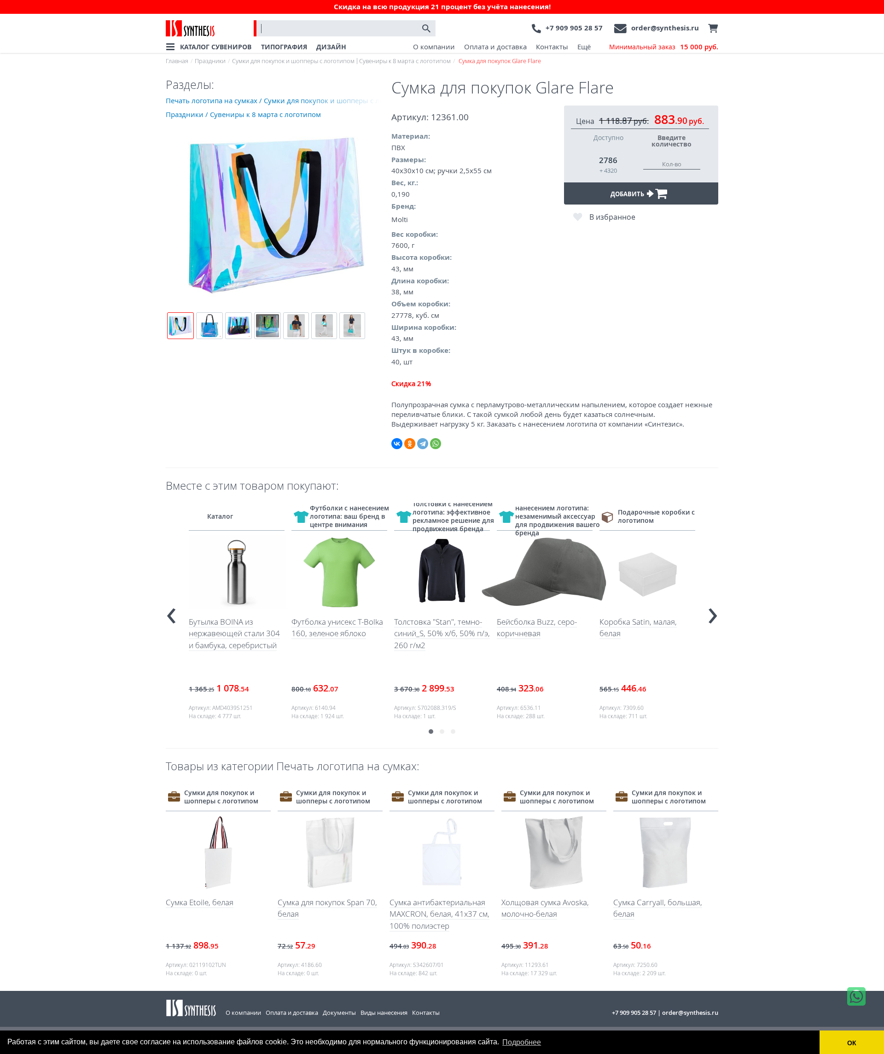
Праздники (210, 61)
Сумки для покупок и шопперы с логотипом (293, 61)
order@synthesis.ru (665, 28)
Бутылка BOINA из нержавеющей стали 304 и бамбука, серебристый (234, 633)
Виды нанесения (384, 1012)
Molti (399, 219)
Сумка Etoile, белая (199, 902)
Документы (339, 1012)
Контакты (552, 46)
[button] (430, 731)
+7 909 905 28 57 (574, 28)
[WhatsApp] (435, 443)
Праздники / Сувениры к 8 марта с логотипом (243, 114)
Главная (177, 61)
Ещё (584, 46)
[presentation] (171, 611)
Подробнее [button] (521, 1042)
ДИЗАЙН (331, 46)
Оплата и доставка (495, 46)
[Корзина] (711, 28)
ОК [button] (851, 1043)
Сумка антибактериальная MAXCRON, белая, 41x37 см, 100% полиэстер (439, 914)
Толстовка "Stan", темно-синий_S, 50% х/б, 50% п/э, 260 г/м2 (442, 633)
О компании (434, 46)
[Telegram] (422, 443)
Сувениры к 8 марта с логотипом (405, 61)
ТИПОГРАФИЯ (284, 46)
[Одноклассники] (409, 443)
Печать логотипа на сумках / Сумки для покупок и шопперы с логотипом (278, 100)
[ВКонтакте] (396, 443)
